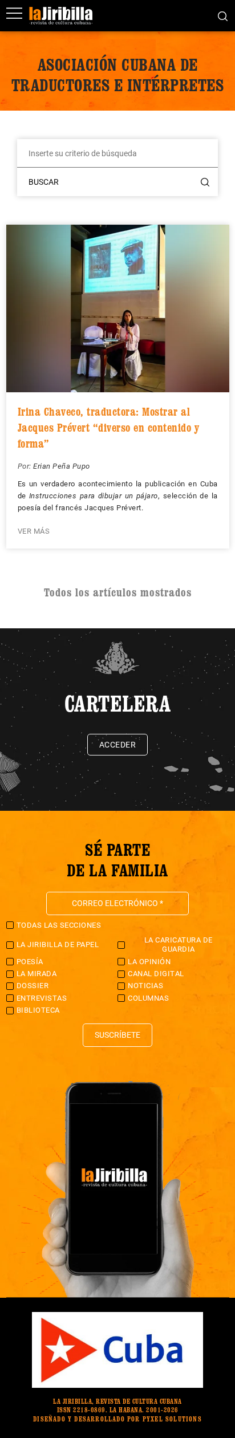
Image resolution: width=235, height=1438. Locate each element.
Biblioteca (38, 1010)
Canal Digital (156, 973)
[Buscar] (223, 15)
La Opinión (149, 961)
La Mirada (37, 973)
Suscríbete (117, 1034)
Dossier (33, 985)
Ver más (34, 531)
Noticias (145, 985)
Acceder (117, 744)
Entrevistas (42, 998)
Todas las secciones (59, 925)
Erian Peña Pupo (61, 466)
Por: (26, 466)
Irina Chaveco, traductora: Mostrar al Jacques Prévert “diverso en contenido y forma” (109, 427)
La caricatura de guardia (178, 944)
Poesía (30, 961)
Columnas (148, 998)
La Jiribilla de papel (58, 944)
